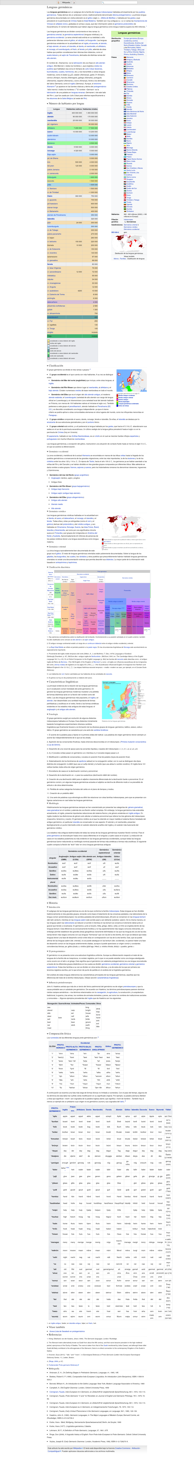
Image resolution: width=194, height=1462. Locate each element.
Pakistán (130, 154)
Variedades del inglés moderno (86, 631)
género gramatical (135, 807)
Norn (118, 614)
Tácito (91, 461)
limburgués (51, 177)
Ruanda (129, 163)
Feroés (112, 614)
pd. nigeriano (52, 124)
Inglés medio (87, 608)
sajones (80, 467)
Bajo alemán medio (73, 616)
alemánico (51, 139)
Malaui (129, 134)
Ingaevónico (83, 577)
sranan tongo (52, 207)
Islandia (129, 109)
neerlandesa (80, 439)
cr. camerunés (52, 173)
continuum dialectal (94, 643)
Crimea (74, 21)
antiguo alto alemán (67, 709)
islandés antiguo (75, 1323)
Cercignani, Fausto (57, 1391)
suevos (88, 467)
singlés (50, 332)
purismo (91, 422)
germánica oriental (54, 34)
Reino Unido (131, 161)
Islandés (107, 626)
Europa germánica (130, 38)
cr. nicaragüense (54, 283)
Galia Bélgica (67, 98)
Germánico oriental (130, 224)
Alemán (119, 1109)
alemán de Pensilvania (56, 215)
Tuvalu (129, 202)
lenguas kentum (139, 917)
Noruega (130, 147)
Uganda (129, 204)
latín (121, 1101)
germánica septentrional (74, 34)
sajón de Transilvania (70, 55)
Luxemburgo (131, 132)
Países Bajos (131, 152)
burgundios (61, 556)
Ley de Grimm (54, 744)
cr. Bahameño (52, 211)
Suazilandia (131, 181)
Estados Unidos (134, 45)
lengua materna (106, 541)
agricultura (113, 992)
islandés (72, 46)
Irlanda (129, 107)
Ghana (126, 54)
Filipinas (129, 89)
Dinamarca (130, 82)
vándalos (83, 556)
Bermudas (131, 47)
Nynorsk (160, 1109)
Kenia (129, 120)
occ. (73, 1110)
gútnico (50, 524)
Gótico (57, 588)
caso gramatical (53, 810)
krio (48, 162)
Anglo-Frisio (86, 580)
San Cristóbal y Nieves (135, 168)
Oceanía (141, 54)
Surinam (130, 193)
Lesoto (129, 125)
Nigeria (141, 52)
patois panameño (54, 234)
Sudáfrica (130, 184)
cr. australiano (52, 290)
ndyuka (50, 279)
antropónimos (61, 562)
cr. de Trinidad (53, 192)
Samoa (129, 166)
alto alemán (51, 58)
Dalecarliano (140, 626)
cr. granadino (52, 260)
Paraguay (52, 415)
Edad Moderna (90, 21)
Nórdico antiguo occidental (126, 395)
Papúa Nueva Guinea (134, 159)
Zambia (129, 209)
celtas (123, 455)
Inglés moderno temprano (85, 623)
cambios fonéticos (101, 730)
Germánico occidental (83, 574)
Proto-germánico (102, 571)
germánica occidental (55, 37)
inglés (86, 43)
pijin (49, 222)
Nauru (129, 141)
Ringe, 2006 (53, 1361)
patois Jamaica (53, 169)
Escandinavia (128, 43)
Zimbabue (130, 211)
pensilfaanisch (75, 406)
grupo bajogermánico (80, 486)
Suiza (129, 195)
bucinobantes (52, 71)
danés (81, 46)
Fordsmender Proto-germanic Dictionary (63, 1365)
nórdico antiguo (84, 524)
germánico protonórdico (124, 24)
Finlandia (130, 91)
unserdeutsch (52, 317)
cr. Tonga (51, 328)
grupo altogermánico (75, 497)
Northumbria (95, 656)
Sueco (134, 626)
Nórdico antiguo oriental (125, 398)
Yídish (168, 1109)
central (135, 40)
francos (73, 467)
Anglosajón (55, 478)
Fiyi (128, 93)
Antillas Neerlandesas (80, 436)
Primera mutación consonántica (133, 741)
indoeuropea (114, 911)
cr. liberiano (52, 188)
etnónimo (97, 83)
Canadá (144, 45)
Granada (130, 100)
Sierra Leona (131, 177)
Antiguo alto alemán (59, 500)
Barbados (130, 68)
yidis (90, 49)
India (128, 104)
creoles (78, 390)
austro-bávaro (52, 55)
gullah (49, 309)
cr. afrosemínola (53, 313)
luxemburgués (64, 49)
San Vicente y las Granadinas (131, 173)
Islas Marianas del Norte (135, 111)
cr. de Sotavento (53, 249)
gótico (90, 18)
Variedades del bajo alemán (72, 631)
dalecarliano (52, 302)
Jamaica (129, 118)
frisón (74, 49)
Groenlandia (60, 530)
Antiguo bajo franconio (60, 489)
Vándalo (57, 590)
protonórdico (68, 524)
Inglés (65, 1109)
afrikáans (102, 46)
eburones (53, 98)
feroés (82, 49)
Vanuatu (129, 206)
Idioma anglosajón (123, 402)
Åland (96, 527)
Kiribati (129, 122)
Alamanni (51, 86)
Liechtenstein (131, 129)
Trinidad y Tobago (130, 49)
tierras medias (60, 664)
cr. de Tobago (52, 230)
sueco (64, 46)
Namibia (129, 138)
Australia (133, 54)
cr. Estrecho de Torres (56, 294)
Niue (128, 145)
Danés (129, 606)
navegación (101, 992)
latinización (78, 63)
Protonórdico (127, 590)
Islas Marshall (131, 113)
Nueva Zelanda (132, 150)
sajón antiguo (89, 639)
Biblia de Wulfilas (108, 18)
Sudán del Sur (132, 188)
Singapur (130, 179)
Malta (128, 136)
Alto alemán (56, 508)
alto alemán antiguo (92, 394)
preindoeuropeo (129, 986)
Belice (138, 47)
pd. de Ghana (52, 158)
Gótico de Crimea (123, 406)
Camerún (130, 77)
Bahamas (130, 66)
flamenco (51, 143)
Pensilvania (102, 406)
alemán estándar (55, 397)
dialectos (109, 559)
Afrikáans (81, 1109)
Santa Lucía (131, 170)
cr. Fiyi (50, 321)
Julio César (89, 68)
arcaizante (51, 422)
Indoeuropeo (128, 219)
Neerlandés (98, 1109)
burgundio (92, 40)
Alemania (130, 57)
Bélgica (129, 70)
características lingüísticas (107, 977)
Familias (123, 258)
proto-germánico (53, 835)
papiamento (53, 436)
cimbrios (50, 461)
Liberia (129, 127)
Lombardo (64, 595)
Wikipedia (66, 2)
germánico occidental (110, 964)
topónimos (72, 562)
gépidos (50, 556)
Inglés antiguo (90, 594)
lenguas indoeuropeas (103, 12)
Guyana (129, 102)
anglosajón (51, 709)
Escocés (143, 1109)
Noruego (123, 626)
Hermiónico (65, 577)
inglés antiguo (134, 813)
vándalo (81, 40)
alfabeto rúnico (62, 24)
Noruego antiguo (116, 608)
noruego (52, 49)
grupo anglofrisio (81, 475)
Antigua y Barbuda (133, 59)
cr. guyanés (51, 199)
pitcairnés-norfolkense (56, 306)
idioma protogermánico (122, 15)
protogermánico (100, 86)
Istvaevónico (101, 577)
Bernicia (64, 662)
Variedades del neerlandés (101, 631)
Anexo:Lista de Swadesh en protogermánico (67, 1331)
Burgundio (57, 592)
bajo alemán (54, 46)
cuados (61, 71)
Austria (129, 64)
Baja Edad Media (57, 647)
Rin (85, 98)
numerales (54, 1037)
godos (132, 18)
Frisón (80, 632)
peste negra (92, 647)
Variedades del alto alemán (65, 631)
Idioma (116, 258)
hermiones (69, 71)
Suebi (106, 1345)
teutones (98, 68)
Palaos (129, 156)
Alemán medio (57, 504)
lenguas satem (80, 920)
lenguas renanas (78, 92)
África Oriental (133, 52)
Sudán (129, 186)
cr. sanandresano (54, 271)
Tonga (129, 197)
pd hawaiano (52, 203)
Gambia (129, 95)
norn (89, 521)
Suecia (129, 190)
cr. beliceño (51, 241)
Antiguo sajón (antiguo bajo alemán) (65, 493)
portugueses (52, 439)
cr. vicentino (52, 252)
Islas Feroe (88, 527)
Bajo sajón (51, 154)
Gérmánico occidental (131, 229)
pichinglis (51, 298)
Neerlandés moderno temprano (101, 623)
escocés (94, 43)
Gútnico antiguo (123, 400)
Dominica (130, 84)
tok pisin (50, 165)
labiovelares (69, 922)
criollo (97, 436)
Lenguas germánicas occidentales (128, 404)
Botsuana (130, 75)
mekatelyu (51, 275)
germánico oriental (127, 964)
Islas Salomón (132, 116)
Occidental (85, 1043)
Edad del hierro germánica (50, 574)
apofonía (82, 761)
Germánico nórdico (130, 227)
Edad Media (50, 607)
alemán (104, 43)
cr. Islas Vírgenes (54, 268)
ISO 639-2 (115, 232)
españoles (134, 436)
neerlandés (90, 46)
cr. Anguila (51, 287)
